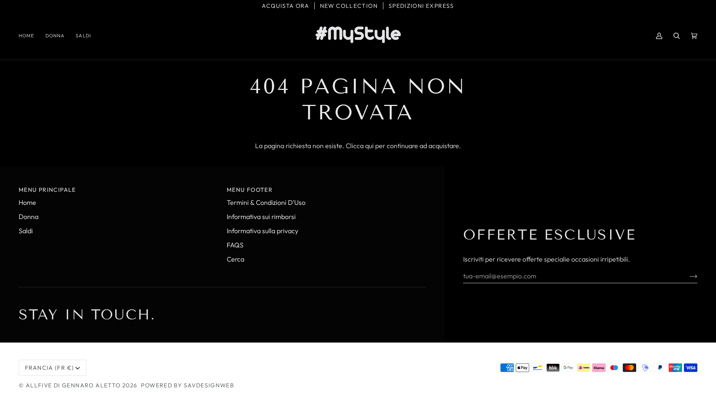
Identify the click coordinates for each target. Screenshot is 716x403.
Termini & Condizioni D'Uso (266, 202)
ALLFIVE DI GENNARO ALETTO (73, 385)
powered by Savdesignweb (187, 385)
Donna (28, 216)
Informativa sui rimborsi (261, 216)
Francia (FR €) (49, 367)
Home (27, 202)
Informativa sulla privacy (262, 231)
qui (369, 145)
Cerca (235, 259)
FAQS (235, 245)
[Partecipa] (687, 276)
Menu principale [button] (47, 189)
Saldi (26, 231)
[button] (55, 36)
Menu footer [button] (250, 189)
